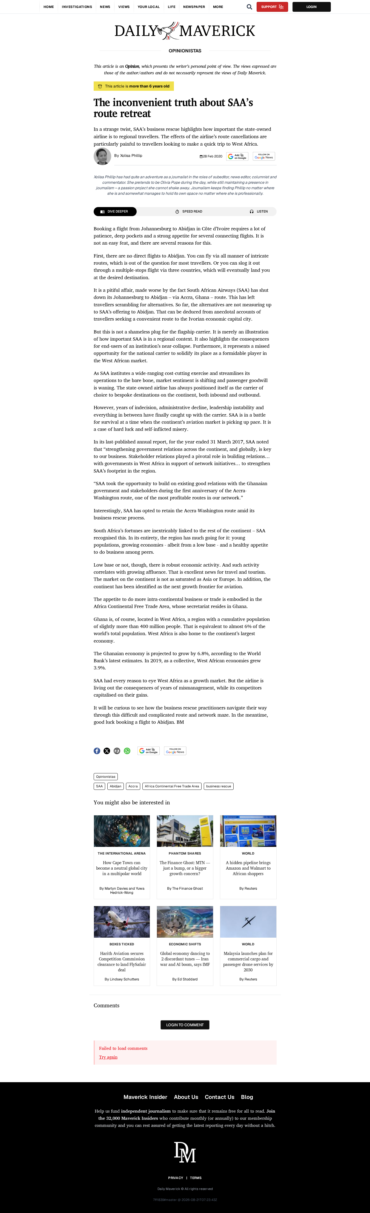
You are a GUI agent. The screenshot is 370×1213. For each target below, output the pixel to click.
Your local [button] (149, 7)
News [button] (105, 7)
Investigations (77, 7)
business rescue (218, 786)
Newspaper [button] (194, 7)
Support (269, 7)
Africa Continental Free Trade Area (172, 786)
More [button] (218, 7)
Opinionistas (105, 776)
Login (311, 7)
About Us (186, 1097)
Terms (196, 1178)
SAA (99, 786)
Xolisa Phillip (131, 155)
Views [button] (124, 7)
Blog (247, 1097)
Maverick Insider (145, 1097)
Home (49, 7)
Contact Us (219, 1097)
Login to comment (185, 1024)
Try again (108, 1057)
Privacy (175, 1178)
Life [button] (171, 7)
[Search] (249, 7)
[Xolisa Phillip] (102, 155)
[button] (237, 156)
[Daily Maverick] (185, 31)
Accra (133, 786)
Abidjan (115, 786)
